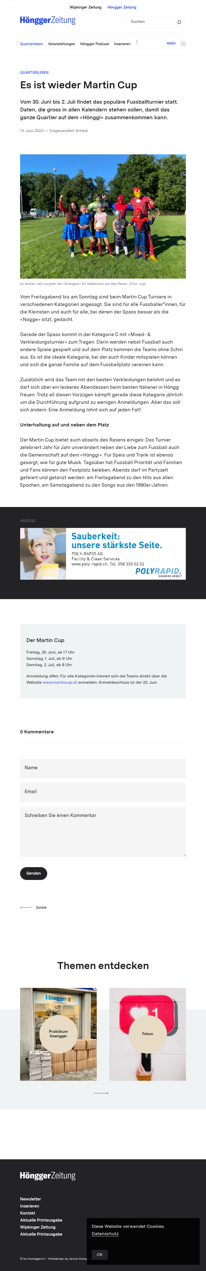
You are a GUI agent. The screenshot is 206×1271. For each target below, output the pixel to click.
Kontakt (27, 1214)
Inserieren (29, 1206)
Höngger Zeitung (122, 7)
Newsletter (30, 1199)
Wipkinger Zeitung (85, 7)
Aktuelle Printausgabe (41, 1221)
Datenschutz (105, 1234)
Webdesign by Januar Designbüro (71, 1258)
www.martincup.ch (60, 683)
